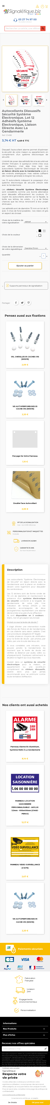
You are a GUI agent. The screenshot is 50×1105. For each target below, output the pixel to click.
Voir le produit (25, 341)
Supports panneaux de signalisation (26, 286)
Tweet (22, 302)
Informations (10, 1023)
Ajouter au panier (25, 266)
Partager (15, 302)
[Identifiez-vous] (42, 6)
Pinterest (28, 302)
